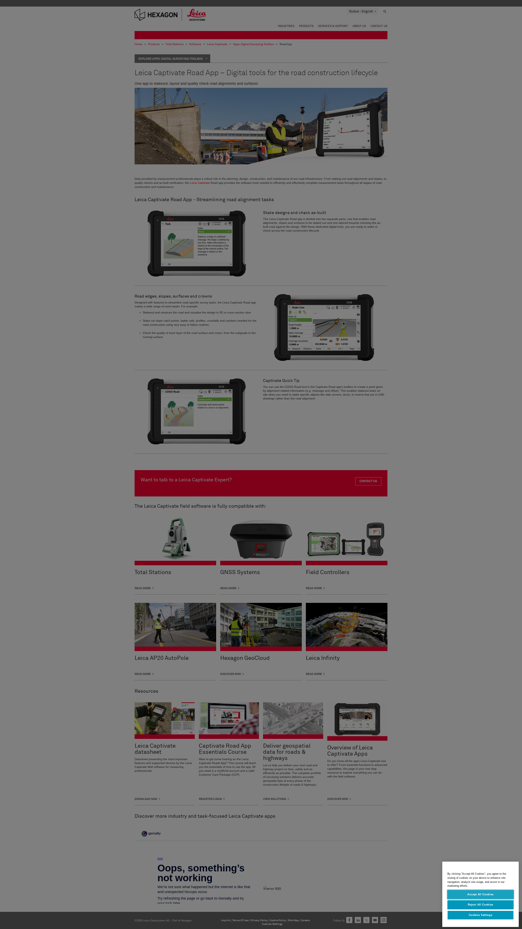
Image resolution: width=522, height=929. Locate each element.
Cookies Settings (480, 915)
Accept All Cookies (480, 894)
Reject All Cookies (480, 904)
